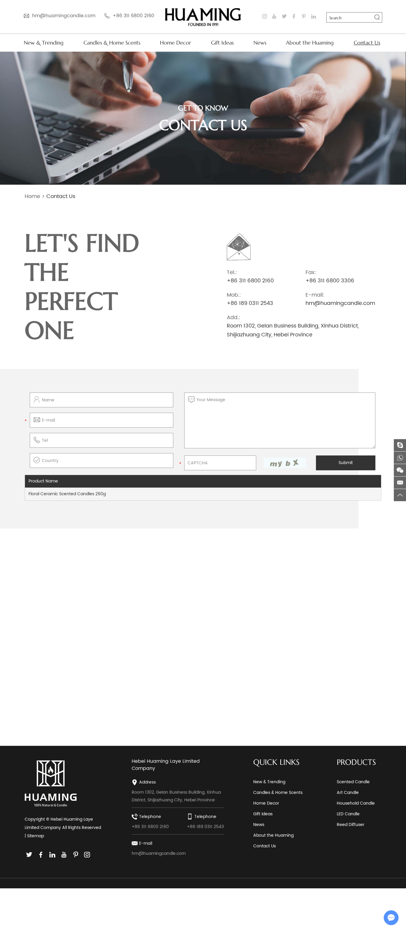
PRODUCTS (356, 762)
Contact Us (367, 42)
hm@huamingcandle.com (63, 16)
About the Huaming (310, 42)
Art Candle (348, 792)
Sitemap (35, 836)
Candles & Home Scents (112, 42)
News (260, 42)
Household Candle (356, 803)
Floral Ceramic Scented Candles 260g (67, 493)
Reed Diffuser (350, 824)
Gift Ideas (222, 42)
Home (32, 196)
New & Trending (44, 42)
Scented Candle (353, 781)
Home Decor (175, 42)
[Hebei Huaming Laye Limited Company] (203, 16)
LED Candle (348, 814)
